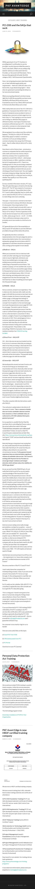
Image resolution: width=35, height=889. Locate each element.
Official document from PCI (12, 638)
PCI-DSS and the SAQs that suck (16, 27)
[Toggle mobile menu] (3, 14)
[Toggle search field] (31, 14)
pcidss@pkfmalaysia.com (17, 618)
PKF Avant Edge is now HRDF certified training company (14, 733)
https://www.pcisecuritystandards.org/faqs (18, 435)
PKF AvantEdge (17, 5)
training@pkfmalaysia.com (18, 870)
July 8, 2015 (6, 662)
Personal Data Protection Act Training (15, 657)
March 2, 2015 (6, 739)
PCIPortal (7, 642)
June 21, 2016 (6, 31)
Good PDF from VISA (10, 634)
